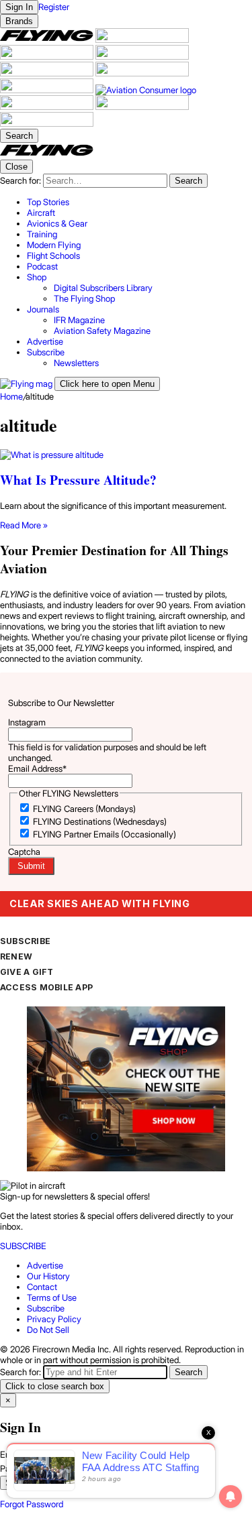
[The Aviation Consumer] (145, 89)
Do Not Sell (48, 1329)
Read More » (24, 525)
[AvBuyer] (47, 73)
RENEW (16, 956)
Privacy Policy (54, 1318)
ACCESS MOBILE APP (46, 987)
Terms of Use (52, 1297)
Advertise (45, 1265)
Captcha (24, 851)
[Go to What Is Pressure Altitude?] (126, 454)
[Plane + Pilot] (47, 89)
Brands (19, 21)
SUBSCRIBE (25, 941)
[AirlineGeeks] (47, 56)
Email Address (37, 768)
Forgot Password (31, 1504)
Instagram (27, 722)
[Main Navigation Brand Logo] (46, 154)
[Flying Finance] (47, 106)
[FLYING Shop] (46, 123)
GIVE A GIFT (27, 972)
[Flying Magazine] (47, 39)
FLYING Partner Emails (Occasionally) (104, 834)
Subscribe (46, 1308)
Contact (42, 1286)
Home (11, 396)
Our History (48, 1276)
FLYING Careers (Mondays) (84, 808)
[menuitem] (139, 201)
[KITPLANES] (142, 73)
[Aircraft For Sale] (142, 39)
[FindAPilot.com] (142, 106)
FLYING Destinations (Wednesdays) (100, 821)
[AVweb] (142, 56)
